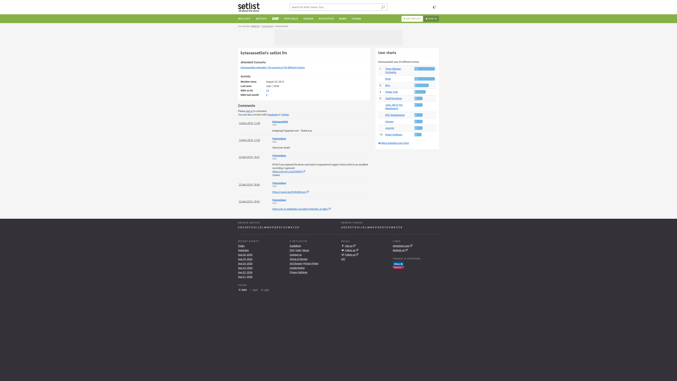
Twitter (285, 114)
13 (267, 90)
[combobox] (339, 7)
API (343, 259)
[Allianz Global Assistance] (398, 265)
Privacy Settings (298, 272)
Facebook (272, 114)
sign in (249, 111)
